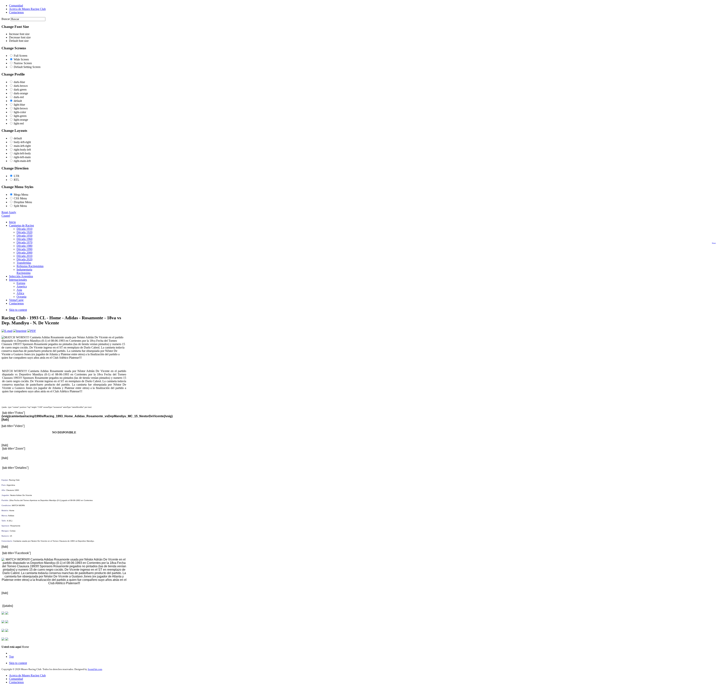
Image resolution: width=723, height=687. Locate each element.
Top (11, 656)
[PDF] (31, 330)
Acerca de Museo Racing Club (27, 675)
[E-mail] (7, 330)
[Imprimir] (20, 330)
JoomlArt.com (95, 669)
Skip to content (18, 309)
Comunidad (16, 678)
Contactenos (16, 682)
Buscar (6, 19)
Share (714, 243)
